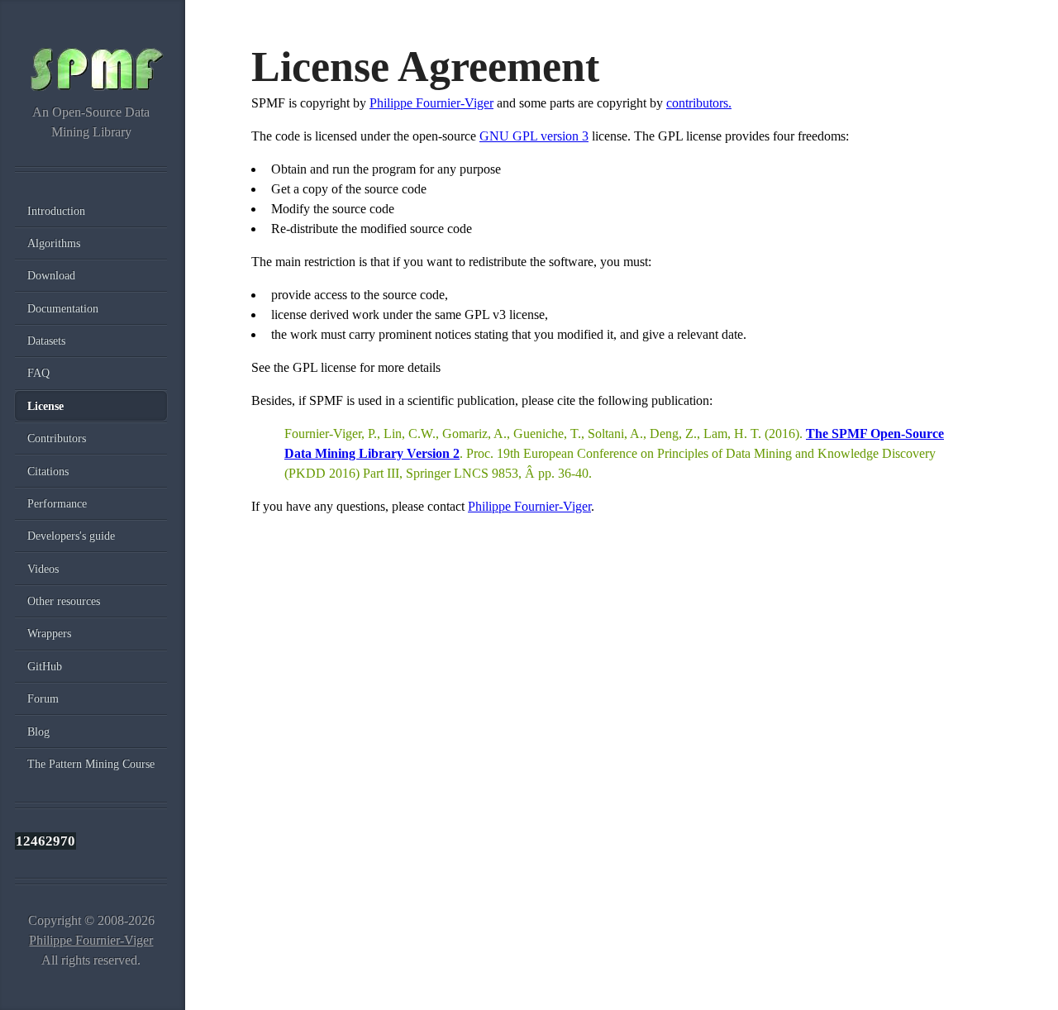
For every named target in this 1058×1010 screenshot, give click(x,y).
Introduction (56, 210)
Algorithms (53, 243)
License (45, 405)
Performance (57, 503)
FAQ (38, 372)
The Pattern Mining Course (91, 763)
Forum (43, 698)
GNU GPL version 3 (534, 136)
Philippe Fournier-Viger (431, 103)
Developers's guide (71, 535)
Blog (38, 731)
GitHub (44, 666)
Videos (43, 568)
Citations (48, 471)
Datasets (46, 340)
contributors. (699, 103)
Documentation (62, 308)
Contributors (56, 438)
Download (51, 275)
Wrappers (49, 633)
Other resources (63, 600)
